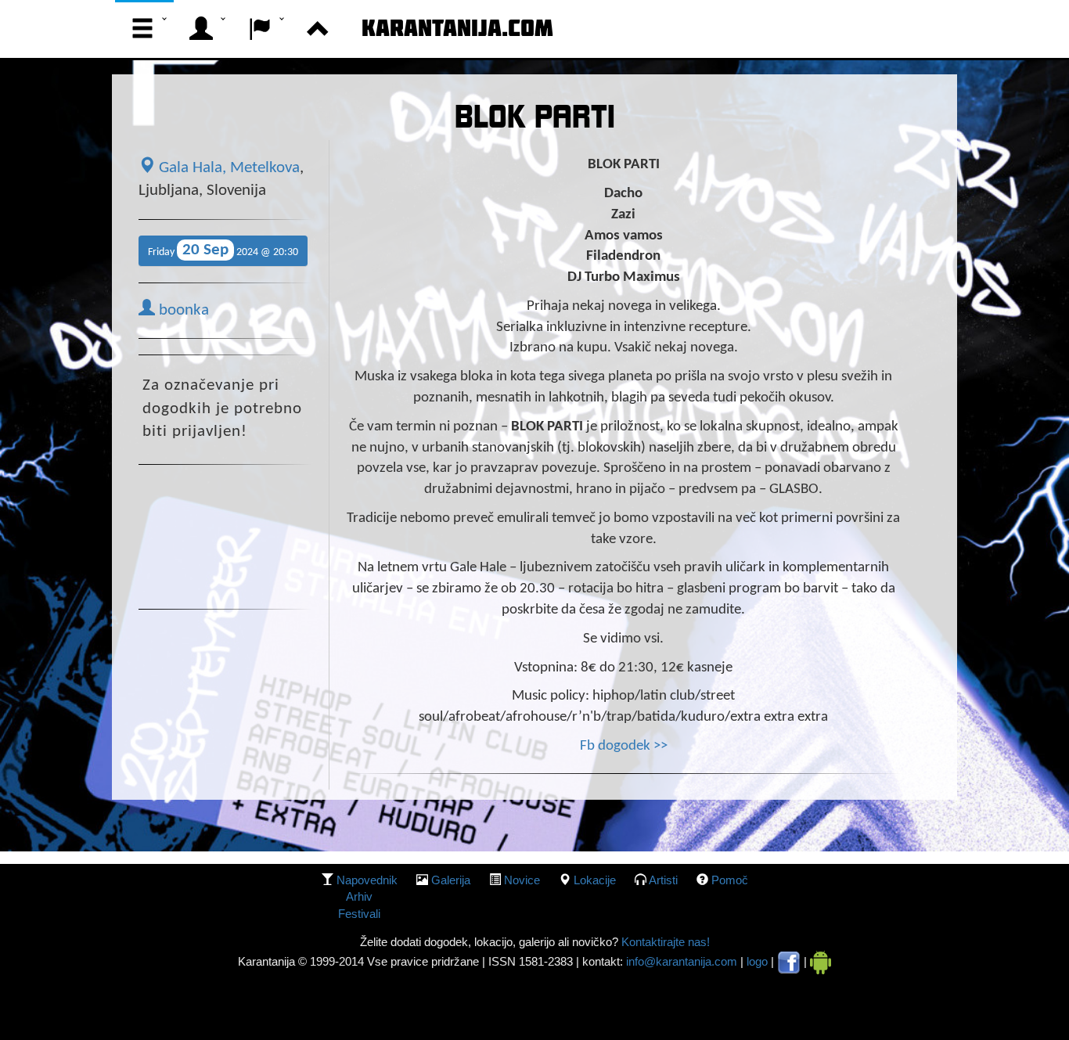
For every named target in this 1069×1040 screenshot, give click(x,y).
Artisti (663, 880)
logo (757, 961)
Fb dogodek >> (624, 746)
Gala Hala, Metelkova (227, 168)
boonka (182, 310)
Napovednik (367, 880)
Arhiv (359, 896)
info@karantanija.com (681, 961)
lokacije (595, 880)
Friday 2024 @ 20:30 (223, 250)
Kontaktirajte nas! (664, 941)
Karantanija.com (457, 27)
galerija (450, 880)
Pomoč (729, 880)
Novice (522, 880)
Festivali (359, 913)
